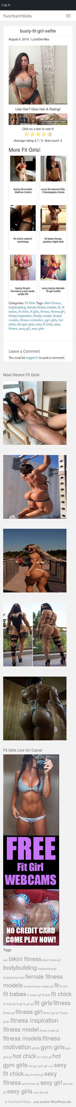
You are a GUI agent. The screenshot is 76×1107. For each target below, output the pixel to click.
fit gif (20, 1004)
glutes (36, 1048)
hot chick (24, 1055)
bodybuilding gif (47, 969)
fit (59, 307)
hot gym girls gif (37, 1066)
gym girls (51, 320)
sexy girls (38, 328)
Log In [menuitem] (6, 5)
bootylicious (11, 977)
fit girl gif (28, 1004)
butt (22, 977)
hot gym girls (25, 324)
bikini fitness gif (51, 960)
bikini (5, 960)
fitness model (42, 316)
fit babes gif (34, 995)
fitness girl (57, 311)
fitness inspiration (20, 316)
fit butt (46, 995)
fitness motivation (31, 320)
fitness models (22, 1037)
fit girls (34, 311)
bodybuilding (17, 307)
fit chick (23, 311)
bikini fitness (52, 303)
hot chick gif (44, 1057)
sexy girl (24, 328)
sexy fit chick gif (34, 1075)
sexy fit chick (44, 324)
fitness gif (9, 1013)
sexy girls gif (40, 1092)
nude (50, 1066)
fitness (45, 311)
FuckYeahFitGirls (17, 15)
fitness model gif (49, 1030)
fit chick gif (9, 1004)
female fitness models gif (38, 986)
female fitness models (41, 307)
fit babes (14, 993)
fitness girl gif (51, 1013)
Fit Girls (30, 303)
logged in (32, 357)
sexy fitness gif (30, 1084)
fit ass (64, 986)
